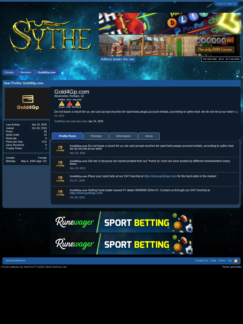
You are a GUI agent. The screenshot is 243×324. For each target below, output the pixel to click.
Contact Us (201, 260)
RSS (236, 261)
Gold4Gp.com (78, 145)
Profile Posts (67, 136)
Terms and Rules (232, 266)
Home (221, 260)
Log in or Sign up (226, 3)
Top (230, 260)
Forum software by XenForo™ (34, 266)
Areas (149, 136)
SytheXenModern (15, 260)
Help (213, 260)
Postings (96, 136)
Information (123, 136)
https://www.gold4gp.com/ (160, 176)
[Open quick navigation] (237, 72)
